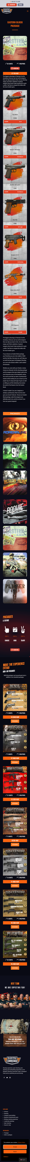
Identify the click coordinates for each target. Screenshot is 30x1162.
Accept (15, 1147)
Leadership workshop (9, 1121)
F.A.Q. (20, 5)
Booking (11, 5)
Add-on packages (8, 1135)
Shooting (6, 1113)
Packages (6, 1133)
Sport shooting (7, 1123)
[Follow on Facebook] (4, 1077)
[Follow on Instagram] (10, 1077)
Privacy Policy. (21, 1142)
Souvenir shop (7, 1125)
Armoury (6, 1111)
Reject (15, 1151)
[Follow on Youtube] (7, 1077)
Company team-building (9, 1115)
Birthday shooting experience (11, 1119)
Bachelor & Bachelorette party (11, 1117)
